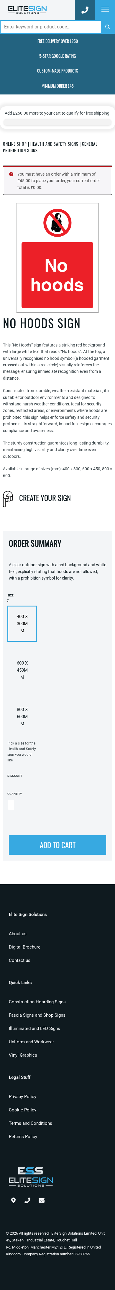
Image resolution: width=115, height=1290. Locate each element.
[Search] (107, 27)
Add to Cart (57, 844)
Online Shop (15, 144)
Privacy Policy (22, 1096)
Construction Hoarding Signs (37, 1002)
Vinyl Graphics (23, 1055)
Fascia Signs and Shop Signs (37, 1015)
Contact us (19, 960)
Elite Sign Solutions (27, 10)
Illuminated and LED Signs (34, 1028)
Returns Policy (23, 1136)
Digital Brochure (24, 947)
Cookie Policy (22, 1110)
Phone (27, 1199)
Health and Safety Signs (54, 144)
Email (41, 1199)
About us (18, 933)
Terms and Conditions (30, 1123)
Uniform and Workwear (31, 1041)
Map (13, 1199)
